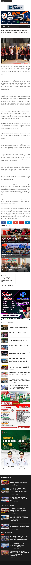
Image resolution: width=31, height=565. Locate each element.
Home (3, 27)
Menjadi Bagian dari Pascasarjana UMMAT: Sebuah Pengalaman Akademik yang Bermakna (19, 380)
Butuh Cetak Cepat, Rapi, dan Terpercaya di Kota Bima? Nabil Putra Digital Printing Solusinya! (19, 353)
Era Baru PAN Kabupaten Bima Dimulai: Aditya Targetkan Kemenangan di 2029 (18, 545)
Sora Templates (10, 562)
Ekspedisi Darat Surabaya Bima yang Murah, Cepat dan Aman (18, 346)
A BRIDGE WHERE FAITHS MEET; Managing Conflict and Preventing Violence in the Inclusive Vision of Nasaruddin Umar (18, 361)
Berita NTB (25, 35)
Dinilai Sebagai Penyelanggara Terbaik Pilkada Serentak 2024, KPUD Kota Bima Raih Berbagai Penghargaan (19, 553)
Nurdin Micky (26, 562)
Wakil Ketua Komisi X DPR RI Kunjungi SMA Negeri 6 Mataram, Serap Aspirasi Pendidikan (15, 239)
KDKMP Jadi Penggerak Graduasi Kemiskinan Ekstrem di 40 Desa (13, 268)
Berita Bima (4, 245)
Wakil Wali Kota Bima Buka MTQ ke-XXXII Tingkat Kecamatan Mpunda (18, 339)
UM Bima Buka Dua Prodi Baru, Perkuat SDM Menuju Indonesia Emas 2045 (15, 253)
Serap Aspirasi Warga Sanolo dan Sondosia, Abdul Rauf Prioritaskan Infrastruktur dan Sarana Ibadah (19, 538)
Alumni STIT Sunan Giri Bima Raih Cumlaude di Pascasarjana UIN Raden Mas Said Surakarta (19, 327)
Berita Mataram (19, 35)
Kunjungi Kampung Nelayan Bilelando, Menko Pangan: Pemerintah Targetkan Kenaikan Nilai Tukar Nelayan (19, 387)
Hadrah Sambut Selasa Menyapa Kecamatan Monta (17, 333)
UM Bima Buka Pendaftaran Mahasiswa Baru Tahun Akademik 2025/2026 (19, 373)
